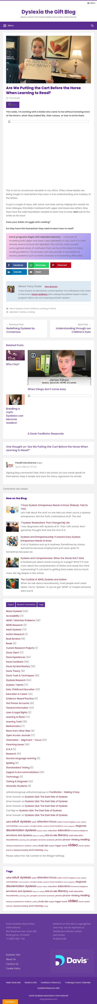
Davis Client (12, 652)
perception (34, 840)
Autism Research (15, 634)
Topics (11, 604)
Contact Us (12, 963)
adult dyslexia (21, 821)
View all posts (51, 286)
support (51, 846)
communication (24, 826)
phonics (58, 840)
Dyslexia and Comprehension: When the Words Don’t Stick (52, 558)
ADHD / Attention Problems (20, 620)
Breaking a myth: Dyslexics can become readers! (14, 416)
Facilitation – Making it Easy (65, 792)
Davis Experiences (15, 657)
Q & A (9, 749)
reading (31, 312)
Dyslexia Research (16, 680)
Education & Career (16, 694)
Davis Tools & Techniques (20, 675)
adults (34, 822)
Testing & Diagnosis (17, 781)
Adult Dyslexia (13, 629)
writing (45, 850)
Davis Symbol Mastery (18, 666)
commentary (12, 826)
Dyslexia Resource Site (49, 988)
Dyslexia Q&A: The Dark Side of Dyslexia (46, 796)
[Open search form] (92, 26)
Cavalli (77, 822)
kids (47, 835)
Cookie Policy (13, 968)
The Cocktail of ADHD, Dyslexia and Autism (44, 579)
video (73, 845)
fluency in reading (38, 836)
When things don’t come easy (47, 389)
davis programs (69, 826)
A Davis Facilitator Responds (46, 433)
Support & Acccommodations (22, 772)
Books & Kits (31, 982)
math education (76, 835)
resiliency (28, 846)
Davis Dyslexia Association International (48, 995)
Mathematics (13, 726)
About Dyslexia (16, 308)
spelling (35, 846)
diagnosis (80, 825)
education (52, 830)
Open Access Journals (18, 735)
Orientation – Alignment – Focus (23, 740)
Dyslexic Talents (14, 684)
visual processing (20, 850)
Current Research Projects (20, 647)
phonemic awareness (47, 840)
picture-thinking (71, 839)
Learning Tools (14, 721)
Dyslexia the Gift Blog (49, 11)
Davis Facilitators (57, 826)
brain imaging (69, 822)
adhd (8, 821)
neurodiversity (12, 839)
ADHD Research (14, 625)
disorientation (15, 830)
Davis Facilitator (31, 308)
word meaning (36, 850)
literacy (63, 835)
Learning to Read (48, 308)
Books (9, 643)
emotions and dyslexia (19, 835)
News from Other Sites (18, 730)
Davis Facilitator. (40, 294)
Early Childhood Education (20, 689)
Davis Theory (13, 671)
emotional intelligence (79, 831)
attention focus (47, 821)
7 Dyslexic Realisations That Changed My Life (45, 522)
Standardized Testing (18, 767)
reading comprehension (15, 846)
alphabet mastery (18, 312)
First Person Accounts (17, 703)
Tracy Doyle (14, 98)
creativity (46, 826)
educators (64, 830)
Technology (12, 776)
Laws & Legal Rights (16, 712)
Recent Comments (26, 604)
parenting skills (24, 840)
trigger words (61, 845)
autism (60, 822)
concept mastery (36, 826)
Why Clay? (12, 364)
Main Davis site (13, 982)
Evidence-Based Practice (20, 698)
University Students (16, 785)
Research (11, 753)
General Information (17, 707)
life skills (53, 835)
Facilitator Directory (51, 982)
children (83, 822)
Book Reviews (13, 638)
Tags (41, 604)
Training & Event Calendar (78, 982)
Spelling (10, 763)
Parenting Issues (15, 744)
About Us (11, 959)
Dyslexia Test (13, 954)
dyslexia (30, 830)
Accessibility (12, 615)
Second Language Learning (21, 758)
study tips (43, 845)
